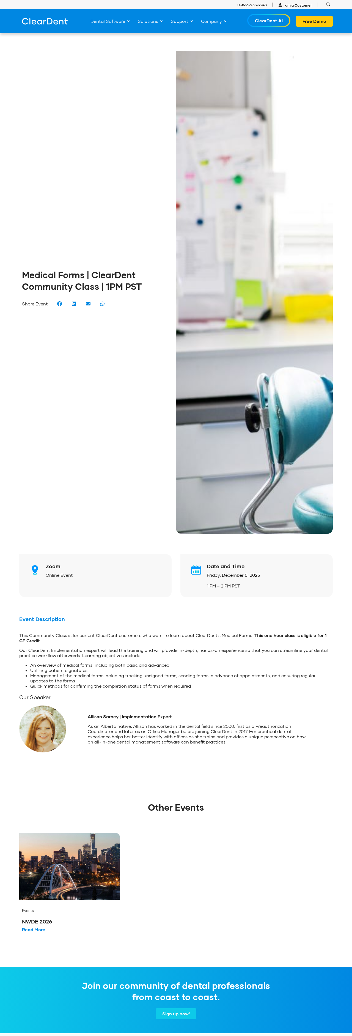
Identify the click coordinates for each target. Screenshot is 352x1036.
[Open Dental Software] (128, 21)
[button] (328, 4)
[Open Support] (192, 21)
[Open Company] (225, 21)
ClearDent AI (269, 20)
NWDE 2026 (37, 921)
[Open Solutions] (161, 21)
